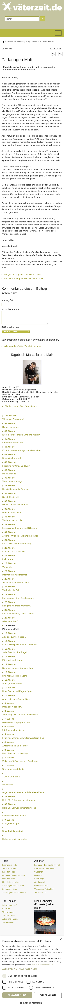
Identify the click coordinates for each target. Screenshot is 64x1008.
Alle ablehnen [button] (48, 995)
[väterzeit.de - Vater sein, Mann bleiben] (32, 6)
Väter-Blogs (39, 879)
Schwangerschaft (9, 905)
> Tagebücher (31, 42)
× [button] (60, 939)
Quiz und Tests (8, 879)
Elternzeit (6, 909)
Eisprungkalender (9, 865)
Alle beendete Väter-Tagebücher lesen (23, 346)
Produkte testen (41, 886)
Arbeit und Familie (10, 919)
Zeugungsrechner (9, 889)
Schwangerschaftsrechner (13, 886)
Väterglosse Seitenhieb (44, 889)
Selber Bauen (8, 922)
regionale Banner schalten (13, 875)
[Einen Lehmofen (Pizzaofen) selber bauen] (48, 922)
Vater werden (8, 912)
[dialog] (32, 972)
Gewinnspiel (39, 882)
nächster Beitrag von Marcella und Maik (23, 278)
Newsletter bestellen (11, 882)
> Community (19, 42)
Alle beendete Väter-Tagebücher (21, 406)
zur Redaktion (40, 892)
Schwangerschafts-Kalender (14, 892)
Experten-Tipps (8, 872)
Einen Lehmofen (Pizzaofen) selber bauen (44, 904)
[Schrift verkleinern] (60, 53)
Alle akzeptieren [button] (17, 995)
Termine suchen (9, 868)
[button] (32, 968)
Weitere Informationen (42, 964)
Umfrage (38, 875)
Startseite (8, 42)
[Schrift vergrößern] (54, 53)
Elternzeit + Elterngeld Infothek (47, 865)
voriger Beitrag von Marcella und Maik (23, 274)
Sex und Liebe (8, 915)
